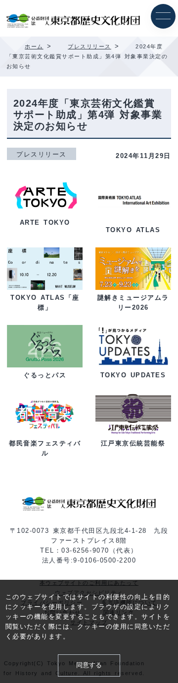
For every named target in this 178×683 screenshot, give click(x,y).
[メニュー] (163, 16)
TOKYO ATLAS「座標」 (45, 302)
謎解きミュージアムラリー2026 (133, 302)
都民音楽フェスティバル (45, 448)
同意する (89, 665)
